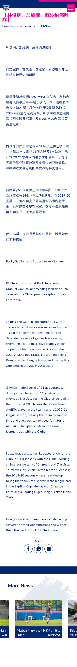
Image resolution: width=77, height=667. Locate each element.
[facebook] (28, 548)
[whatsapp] (38, 548)
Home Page (8, 26)
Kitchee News (27, 26)
